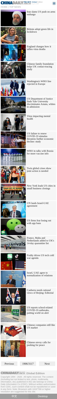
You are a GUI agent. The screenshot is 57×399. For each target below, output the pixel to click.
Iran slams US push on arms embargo (41, 13)
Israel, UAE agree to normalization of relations (40, 274)
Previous (9, 363)
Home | (5, 7)
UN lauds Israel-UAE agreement (38, 204)
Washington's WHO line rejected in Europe (39, 82)
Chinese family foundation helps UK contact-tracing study (40, 66)
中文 (14, 396)
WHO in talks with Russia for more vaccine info (40, 152)
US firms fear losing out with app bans (39, 222)
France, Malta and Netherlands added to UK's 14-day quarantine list (40, 240)
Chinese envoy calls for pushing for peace (39, 343)
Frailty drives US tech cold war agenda (40, 256)
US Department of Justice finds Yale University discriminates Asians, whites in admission (41, 102)
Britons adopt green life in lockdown (40, 30)
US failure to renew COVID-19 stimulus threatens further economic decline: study (40, 137)
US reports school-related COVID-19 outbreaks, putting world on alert (39, 310)
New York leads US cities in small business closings (41, 187)
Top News (15, 7)
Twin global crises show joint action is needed (39, 169)
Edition (37, 2)
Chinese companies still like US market (41, 326)
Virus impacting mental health (38, 117)
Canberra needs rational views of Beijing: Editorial (40, 291)
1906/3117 (28, 363)
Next (47, 363)
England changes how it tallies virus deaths (39, 48)
